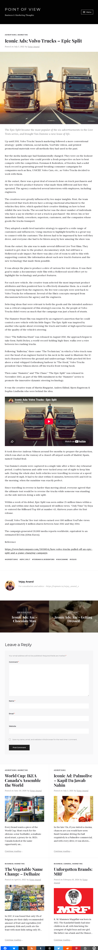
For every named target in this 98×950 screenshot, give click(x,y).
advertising (12, 559)
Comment (14, 662)
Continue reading (14, 851)
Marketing (23, 35)
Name (12, 701)
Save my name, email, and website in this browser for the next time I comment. (44, 739)
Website (12, 726)
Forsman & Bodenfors (43, 559)
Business (9, 864)
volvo (74, 559)
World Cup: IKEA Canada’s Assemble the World (23, 780)
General (67, 864)
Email (12, 714)
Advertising (11, 35)
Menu (88, 12)
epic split (25, 559)
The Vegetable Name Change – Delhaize (24, 871)
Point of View (23, 9)
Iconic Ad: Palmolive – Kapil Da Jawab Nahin (73, 780)
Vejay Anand (33, 46)
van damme (62, 559)
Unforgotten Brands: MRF (73, 871)
